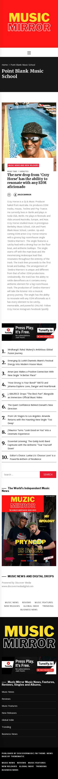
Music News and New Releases (23, 165)
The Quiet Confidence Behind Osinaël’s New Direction (30, 406)
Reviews (6, 698)
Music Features (9, 705)
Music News (8, 691)
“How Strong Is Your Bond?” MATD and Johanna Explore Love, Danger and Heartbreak (32, 384)
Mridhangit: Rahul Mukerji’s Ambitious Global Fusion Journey (30, 351)
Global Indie (8, 719)
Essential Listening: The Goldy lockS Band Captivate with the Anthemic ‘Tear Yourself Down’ (30, 445)
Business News (10, 733)
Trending (6, 726)
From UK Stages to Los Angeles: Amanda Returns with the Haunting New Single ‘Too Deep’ (30, 419)
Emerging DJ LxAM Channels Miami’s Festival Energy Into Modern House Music (30, 362)
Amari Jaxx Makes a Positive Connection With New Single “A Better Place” (31, 373)
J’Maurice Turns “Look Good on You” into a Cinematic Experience (29, 432)
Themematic (17, 756)
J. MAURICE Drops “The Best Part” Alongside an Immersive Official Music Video (31, 395)
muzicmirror (24, 194)
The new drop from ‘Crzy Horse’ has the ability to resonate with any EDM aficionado (28, 181)
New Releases (9, 712)
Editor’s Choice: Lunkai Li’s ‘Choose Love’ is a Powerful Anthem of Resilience (32, 457)
